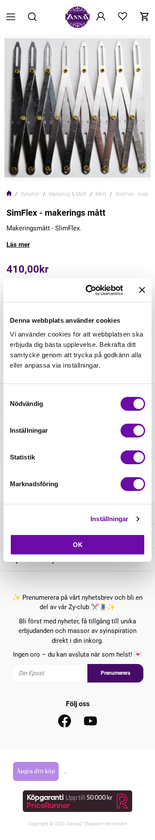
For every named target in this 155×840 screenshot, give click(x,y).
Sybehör (30, 194)
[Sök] (32, 17)
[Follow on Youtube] (90, 721)
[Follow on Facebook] (65, 721)
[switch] (133, 430)
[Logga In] (100, 17)
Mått (101, 194)
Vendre (119, 824)
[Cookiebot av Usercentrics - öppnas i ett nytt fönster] (91, 290)
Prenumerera (115, 673)
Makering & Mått (68, 194)
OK (78, 544)
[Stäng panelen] (142, 290)
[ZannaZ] (77, 17)
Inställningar (109, 518)
